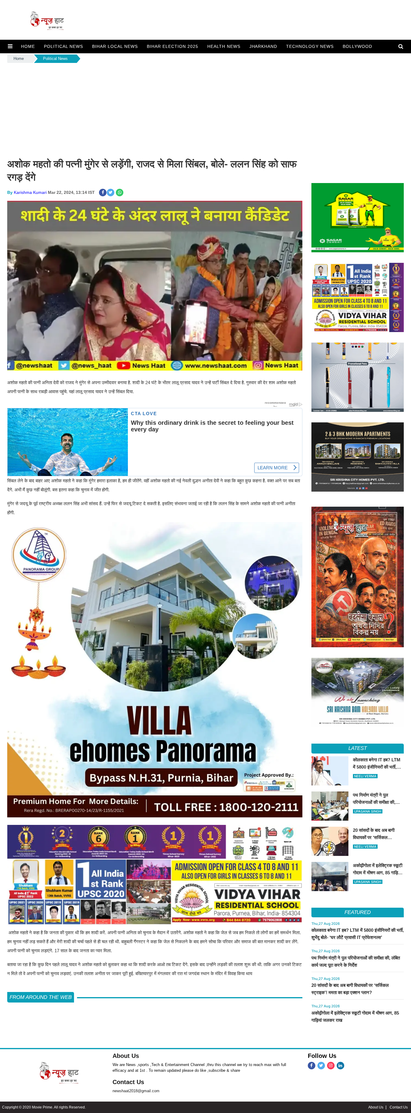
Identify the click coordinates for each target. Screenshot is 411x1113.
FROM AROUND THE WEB (41, 997)
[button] (10, 46)
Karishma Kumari (30, 192)
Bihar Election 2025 (172, 46)
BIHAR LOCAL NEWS (115, 46)
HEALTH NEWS (223, 46)
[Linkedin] (340, 1065)
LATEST (357, 748)
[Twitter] (321, 1065)
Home (19, 58)
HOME (28, 46)
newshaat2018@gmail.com (136, 1091)
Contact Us (128, 1082)
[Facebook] (311, 1065)
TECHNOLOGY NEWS (310, 46)
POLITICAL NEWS (63, 46)
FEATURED (358, 912)
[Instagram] (331, 1065)
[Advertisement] (205, 109)
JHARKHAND (263, 46)
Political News (55, 58)
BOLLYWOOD (357, 46)
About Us (126, 1055)
